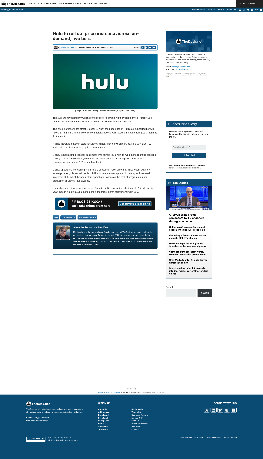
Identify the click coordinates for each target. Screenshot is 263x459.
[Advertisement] (131, 21)
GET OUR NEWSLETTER (249, 4)
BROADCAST (35, 3)
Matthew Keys (67, 47)
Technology (137, 412)
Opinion (135, 421)
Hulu (56, 217)
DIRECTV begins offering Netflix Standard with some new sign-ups (187, 245)
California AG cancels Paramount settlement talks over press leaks (187, 228)
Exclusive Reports (140, 415)
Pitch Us (221, 10)
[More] (154, 47)
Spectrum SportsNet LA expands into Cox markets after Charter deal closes (188, 271)
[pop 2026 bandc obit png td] (105, 209)
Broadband (103, 415)
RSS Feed (136, 426)
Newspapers (104, 421)
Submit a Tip (231, 10)
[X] (142, 47)
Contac (135, 429)
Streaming (103, 426)
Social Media (137, 409)
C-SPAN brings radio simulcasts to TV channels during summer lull (186, 218)
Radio (101, 424)
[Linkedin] (146, 47)
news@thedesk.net (181, 67)
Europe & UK (137, 418)
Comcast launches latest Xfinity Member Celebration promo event (187, 253)
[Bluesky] (150, 47)
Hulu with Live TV (68, 217)
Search (169, 287)
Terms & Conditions (214, 437)
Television (103, 429)
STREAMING (50, 3)
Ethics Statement (198, 10)
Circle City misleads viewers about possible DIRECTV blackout (188, 236)
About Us (211, 10)
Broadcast (103, 418)
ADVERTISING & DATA (70, 3)
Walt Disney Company (87, 217)
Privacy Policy (199, 437)
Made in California (230, 437)
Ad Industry (103, 412)
